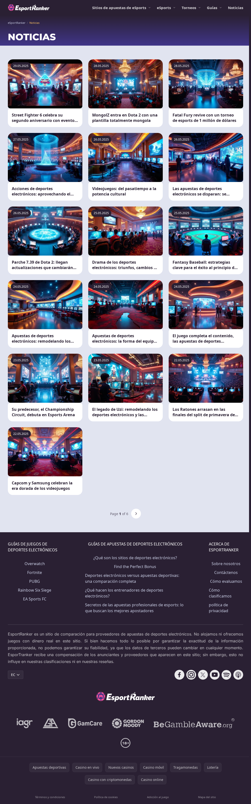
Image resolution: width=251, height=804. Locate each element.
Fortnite (34, 572)
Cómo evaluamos (226, 581)
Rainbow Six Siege (34, 590)
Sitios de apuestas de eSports (119, 7)
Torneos (189, 7)
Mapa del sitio (207, 797)
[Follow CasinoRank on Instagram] (191, 675)
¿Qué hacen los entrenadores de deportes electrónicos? (124, 593)
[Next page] (136, 514)
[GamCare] (85, 723)
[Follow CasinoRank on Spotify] (226, 675)
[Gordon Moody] (128, 723)
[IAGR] (25, 723)
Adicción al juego (158, 797)
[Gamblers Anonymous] (50, 723)
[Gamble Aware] (194, 723)
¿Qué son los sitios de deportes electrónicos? (135, 557)
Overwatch (35, 563)
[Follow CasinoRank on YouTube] (215, 675)
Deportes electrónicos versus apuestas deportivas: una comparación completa (132, 578)
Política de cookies (106, 797)
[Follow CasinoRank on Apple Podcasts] (238, 675)
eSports (164, 7)
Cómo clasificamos (220, 593)
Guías (212, 7)
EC (13, 674)
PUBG (34, 581)
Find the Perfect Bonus (135, 566)
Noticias (235, 7)
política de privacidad (218, 607)
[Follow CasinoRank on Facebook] (179, 675)
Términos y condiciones (50, 797)
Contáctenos (226, 572)
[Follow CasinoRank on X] (203, 675)
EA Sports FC (34, 599)
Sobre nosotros (226, 563)
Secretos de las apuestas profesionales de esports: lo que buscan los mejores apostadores (134, 607)
